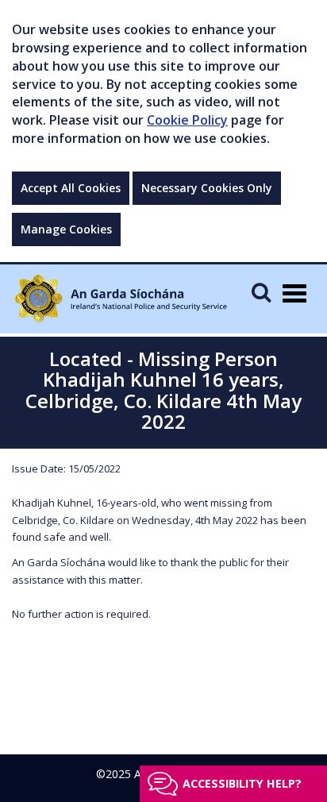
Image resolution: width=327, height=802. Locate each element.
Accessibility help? (242, 783)
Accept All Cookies (71, 187)
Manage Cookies (66, 229)
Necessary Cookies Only (206, 187)
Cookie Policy (187, 120)
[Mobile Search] (261, 291)
